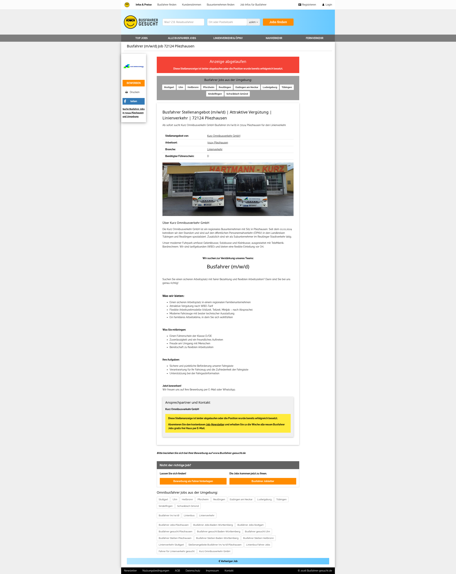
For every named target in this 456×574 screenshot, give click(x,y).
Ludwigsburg (270, 87)
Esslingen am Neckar (246, 87)
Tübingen (287, 87)
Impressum (212, 570)
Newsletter (130, 570)
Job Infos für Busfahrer (253, 4)
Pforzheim (208, 87)
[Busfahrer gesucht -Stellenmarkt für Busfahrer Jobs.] (140, 22)
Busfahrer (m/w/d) (169, 515)
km (252, 22)
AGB (177, 570)
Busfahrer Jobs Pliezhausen (174, 525)
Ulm (180, 87)
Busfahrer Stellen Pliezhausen (175, 538)
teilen (133, 101)
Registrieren (308, 4)
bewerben (134, 83)
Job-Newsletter (215, 424)
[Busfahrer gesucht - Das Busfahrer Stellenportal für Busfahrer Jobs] (127, 4)
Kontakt (229, 570)
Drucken (133, 92)
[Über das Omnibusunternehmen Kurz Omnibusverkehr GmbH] (134, 66)
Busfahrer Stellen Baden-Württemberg (217, 538)
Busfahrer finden (166, 4)
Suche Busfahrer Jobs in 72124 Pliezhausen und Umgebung (134, 113)
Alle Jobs (182, 38)
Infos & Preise (144, 4)
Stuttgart (169, 87)
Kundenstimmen (191, 4)
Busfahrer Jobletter (263, 481)
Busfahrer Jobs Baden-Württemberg (213, 525)
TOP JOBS (141, 38)
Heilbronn (193, 87)
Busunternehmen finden (220, 4)
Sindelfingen (215, 93)
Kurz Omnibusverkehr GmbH (223, 135)
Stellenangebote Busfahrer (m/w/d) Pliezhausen (215, 544)
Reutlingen (225, 87)
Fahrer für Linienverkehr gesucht (177, 551)
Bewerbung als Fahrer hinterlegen (193, 481)
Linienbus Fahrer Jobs (258, 544)
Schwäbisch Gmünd (237, 93)
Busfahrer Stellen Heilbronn (258, 538)
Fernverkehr (314, 38)
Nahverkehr (274, 38)
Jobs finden (278, 22)
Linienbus (189, 515)
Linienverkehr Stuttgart (171, 544)
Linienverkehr (228, 38)
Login (328, 4)
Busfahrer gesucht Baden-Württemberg (218, 531)
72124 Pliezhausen (217, 142)
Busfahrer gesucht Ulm (257, 531)
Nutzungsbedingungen (155, 570)
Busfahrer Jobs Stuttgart (250, 525)
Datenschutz (193, 570)
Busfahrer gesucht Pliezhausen (175, 531)
